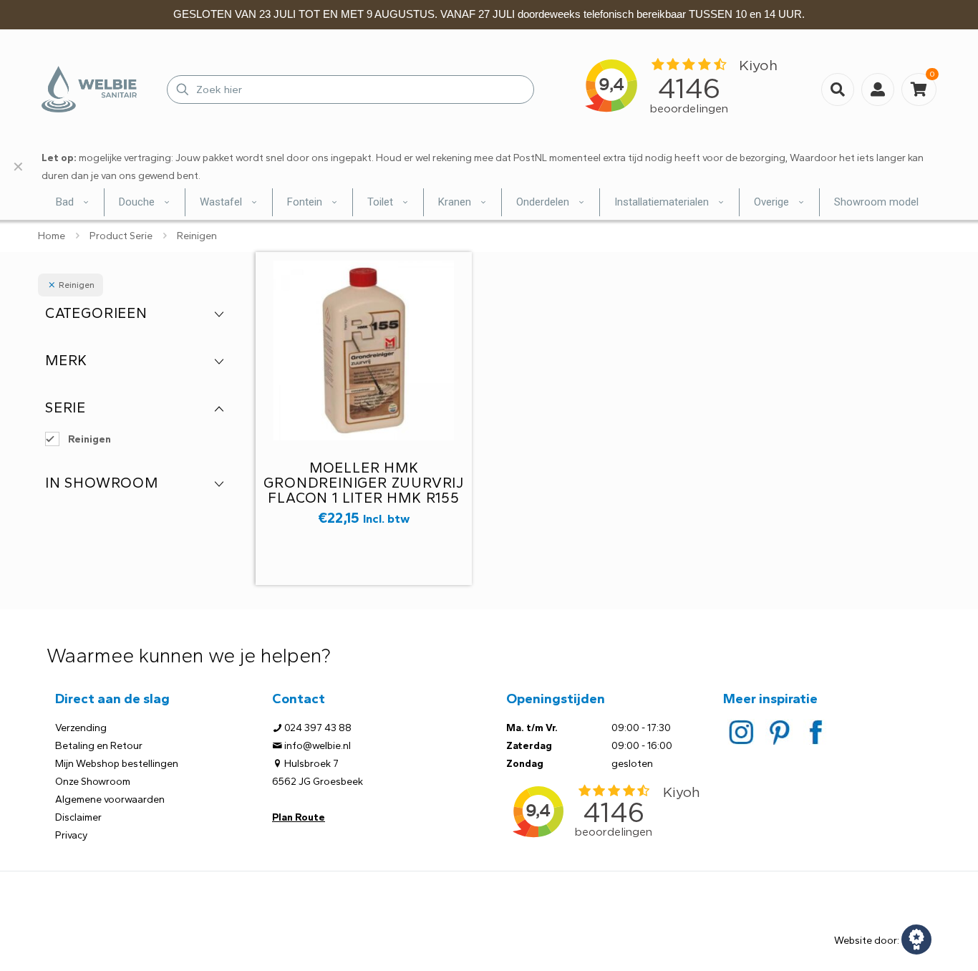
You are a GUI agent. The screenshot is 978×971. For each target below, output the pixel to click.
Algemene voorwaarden (110, 799)
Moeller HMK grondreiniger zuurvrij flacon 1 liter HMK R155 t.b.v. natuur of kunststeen (363, 497)
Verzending (81, 728)
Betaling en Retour (98, 746)
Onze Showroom (92, 782)
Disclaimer (78, 817)
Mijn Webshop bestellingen (116, 764)
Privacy (71, 835)
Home (51, 236)
